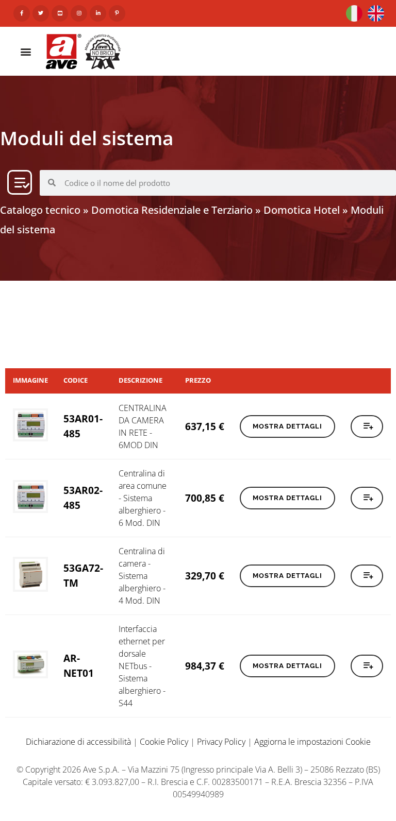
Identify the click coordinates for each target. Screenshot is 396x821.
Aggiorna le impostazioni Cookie (312, 741)
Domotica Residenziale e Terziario (172, 210)
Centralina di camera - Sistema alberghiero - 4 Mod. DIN (142, 575)
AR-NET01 (78, 665)
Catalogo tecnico (40, 210)
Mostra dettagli (287, 426)
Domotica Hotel (301, 210)
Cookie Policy (164, 741)
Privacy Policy (221, 741)
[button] (26, 51)
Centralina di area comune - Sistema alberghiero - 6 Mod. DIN (143, 498)
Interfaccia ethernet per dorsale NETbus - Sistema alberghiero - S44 (142, 666)
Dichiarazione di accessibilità (78, 741)
